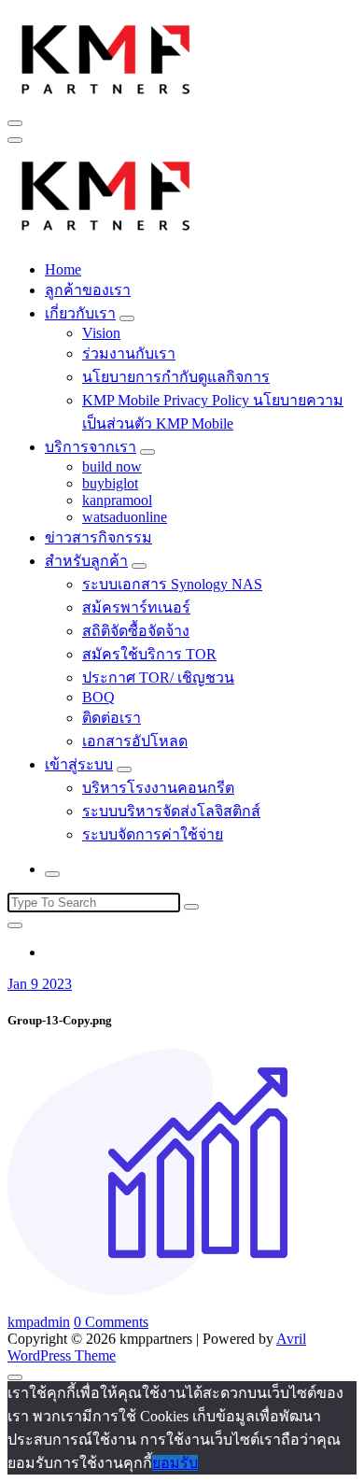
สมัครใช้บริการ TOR (149, 654)
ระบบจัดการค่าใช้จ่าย (152, 834)
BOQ (98, 697)
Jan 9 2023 (39, 984)
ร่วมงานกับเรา (128, 353)
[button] (106, 56)
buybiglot (110, 483)
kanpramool (117, 500)
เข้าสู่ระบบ (79, 764)
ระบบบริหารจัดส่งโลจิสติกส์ (171, 811)
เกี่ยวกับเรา (80, 313)
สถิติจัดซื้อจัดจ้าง (135, 631)
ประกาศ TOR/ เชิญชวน (158, 677)
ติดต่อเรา (111, 718)
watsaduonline (124, 517)
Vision (101, 333)
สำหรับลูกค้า (86, 561)
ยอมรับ (175, 1463)
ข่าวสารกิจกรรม (98, 537)
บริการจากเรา (90, 447)
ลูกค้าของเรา (88, 290)
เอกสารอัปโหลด (135, 741)
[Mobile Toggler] (126, 318)
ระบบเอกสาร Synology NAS (172, 584)
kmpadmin (38, 1322)
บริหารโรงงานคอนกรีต (158, 788)
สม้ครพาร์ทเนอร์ (136, 607)
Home (63, 269)
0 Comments (111, 1322)
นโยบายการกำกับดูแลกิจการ (176, 377)
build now (112, 466)
